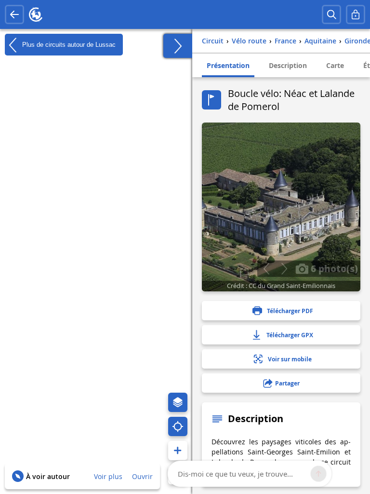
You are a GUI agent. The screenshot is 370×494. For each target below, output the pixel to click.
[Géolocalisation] (177, 426)
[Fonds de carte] (177, 402)
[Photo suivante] (284, 268)
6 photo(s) (333, 268)
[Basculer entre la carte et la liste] (177, 46)
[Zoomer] (177, 450)
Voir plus (108, 476)
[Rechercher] (331, 14)
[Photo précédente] (266, 268)
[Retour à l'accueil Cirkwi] (35, 14)
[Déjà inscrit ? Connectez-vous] (355, 14)
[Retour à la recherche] (14, 14)
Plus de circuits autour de (68, 44)
